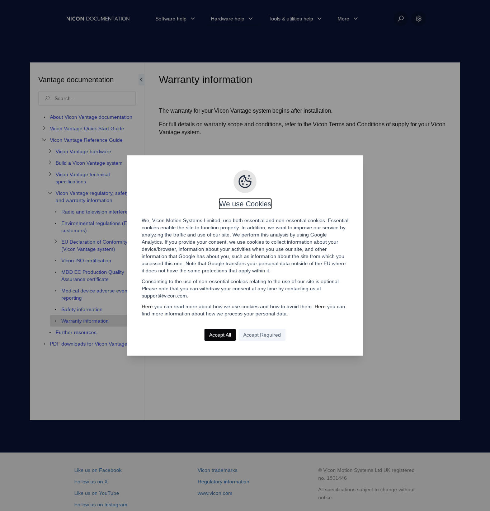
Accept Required (262, 335)
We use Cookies (245, 204)
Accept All (220, 335)
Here (147, 306)
